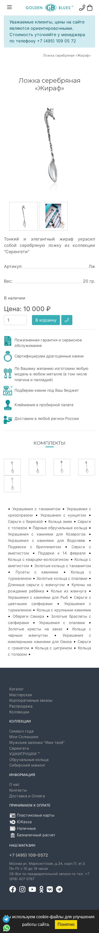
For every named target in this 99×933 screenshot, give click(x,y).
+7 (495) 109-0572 (28, 855)
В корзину (45, 320)
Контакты (18, 790)
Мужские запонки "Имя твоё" (37, 742)
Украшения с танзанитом (36, 509)
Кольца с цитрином (53, 648)
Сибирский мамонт (27, 765)
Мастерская (20, 695)
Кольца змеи (60, 521)
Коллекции (19, 712)
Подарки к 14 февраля (62, 553)
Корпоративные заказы (31, 700)
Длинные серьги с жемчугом (36, 584)
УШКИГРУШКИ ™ (24, 754)
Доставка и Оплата (27, 796)
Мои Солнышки (23, 736)
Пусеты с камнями (37, 572)
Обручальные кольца (29, 759)
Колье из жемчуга (68, 591)
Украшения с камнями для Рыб (38, 597)
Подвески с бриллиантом (34, 546)
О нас (14, 784)
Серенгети (19, 748)
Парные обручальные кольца (60, 528)
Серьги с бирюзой (25, 521)
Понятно (66, 924)
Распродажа (20, 706)
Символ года (21, 731)
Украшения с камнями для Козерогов (47, 534)
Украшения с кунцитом (63, 515)
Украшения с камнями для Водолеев (46, 540)
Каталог (16, 689)
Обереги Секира (28, 616)
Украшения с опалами (62, 622)
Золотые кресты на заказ (35, 629)
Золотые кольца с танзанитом (62, 565)
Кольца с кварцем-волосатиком (38, 559)
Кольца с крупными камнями (64, 610)
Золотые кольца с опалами (61, 578)
